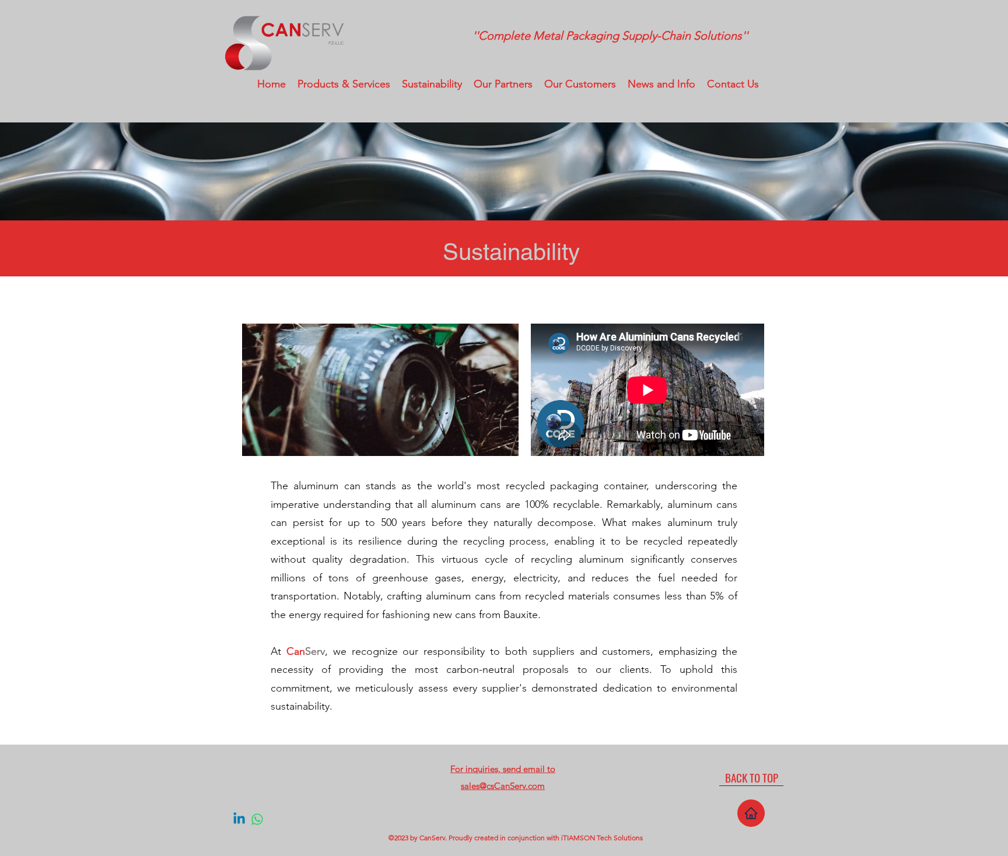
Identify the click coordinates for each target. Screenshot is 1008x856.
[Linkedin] (239, 819)
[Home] (751, 813)
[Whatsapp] (257, 819)
